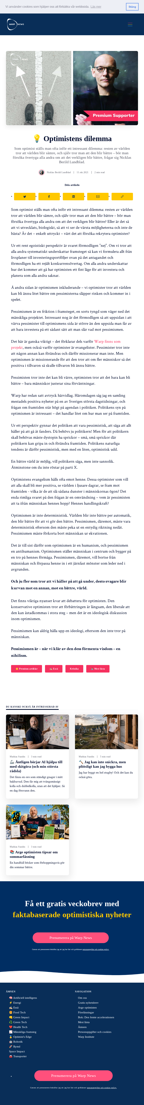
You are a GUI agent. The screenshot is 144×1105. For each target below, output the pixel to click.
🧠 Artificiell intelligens (23, 997)
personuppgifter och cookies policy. (95, 949)
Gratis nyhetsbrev (88, 1002)
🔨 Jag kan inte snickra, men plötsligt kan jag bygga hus (102, 764)
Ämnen (82, 1027)
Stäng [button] (132, 6)
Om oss (82, 997)
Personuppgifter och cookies (94, 1031)
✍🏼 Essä (54, 668)
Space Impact (17, 1051)
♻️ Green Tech (18, 1022)
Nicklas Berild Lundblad (59, 172)
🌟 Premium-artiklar (27, 668)
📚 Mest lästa (98, 668)
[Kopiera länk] (122, 196)
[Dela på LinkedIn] (73, 196)
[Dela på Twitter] (24, 196)
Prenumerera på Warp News (71, 938)
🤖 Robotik (16, 1041)
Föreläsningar (86, 1012)
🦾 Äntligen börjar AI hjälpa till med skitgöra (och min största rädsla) (36, 766)
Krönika (74, 668)
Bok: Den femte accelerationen (96, 1017)
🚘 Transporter (18, 1056)
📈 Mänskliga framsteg (22, 1031)
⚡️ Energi (15, 1002)
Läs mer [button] (96, 6)
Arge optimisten (87, 1007)
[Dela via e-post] (98, 196)
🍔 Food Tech (17, 1012)
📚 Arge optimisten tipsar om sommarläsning (34, 854)
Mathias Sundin (17, 756)
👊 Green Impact (19, 1017)
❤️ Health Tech (18, 1027)
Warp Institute (86, 1036)
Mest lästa (84, 1022)
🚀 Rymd (14, 1046)
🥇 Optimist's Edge (20, 1036)
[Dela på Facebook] (49, 196)
